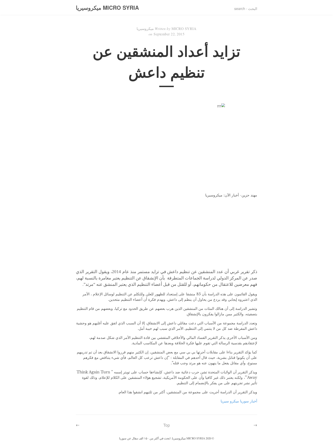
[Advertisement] (166, 233)
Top (166, 425)
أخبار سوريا (248, 401)
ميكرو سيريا (230, 401)
